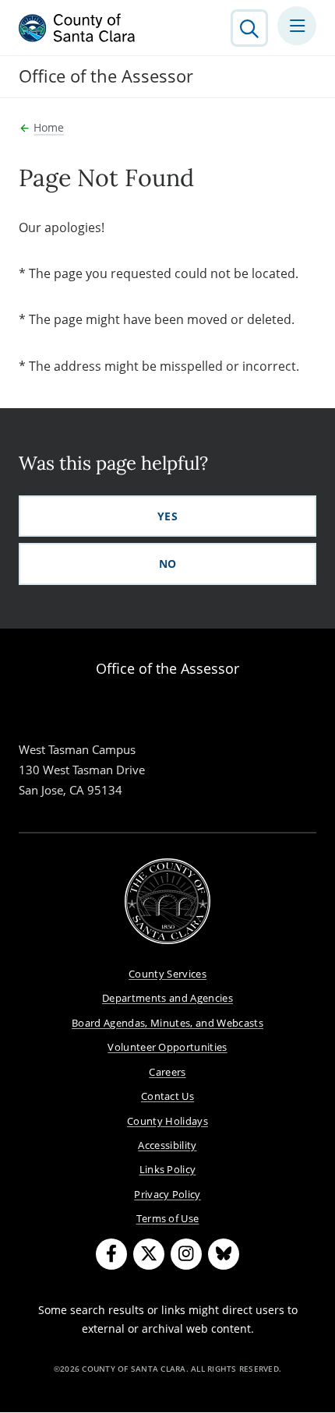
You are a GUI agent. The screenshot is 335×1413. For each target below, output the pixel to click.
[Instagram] (186, 1254)
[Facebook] (111, 1254)
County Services (167, 974)
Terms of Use (167, 1218)
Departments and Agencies (167, 998)
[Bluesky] (223, 1254)
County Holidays (167, 1121)
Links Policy (167, 1169)
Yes (167, 516)
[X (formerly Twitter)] (148, 1254)
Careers (167, 1072)
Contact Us (167, 1096)
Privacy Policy (167, 1194)
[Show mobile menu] (296, 25)
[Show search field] (249, 28)
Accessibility (167, 1145)
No (168, 563)
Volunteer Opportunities (167, 1047)
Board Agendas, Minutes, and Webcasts (167, 1023)
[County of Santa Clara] (77, 28)
